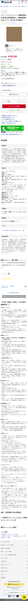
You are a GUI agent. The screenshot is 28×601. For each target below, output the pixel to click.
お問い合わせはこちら (15, 584)
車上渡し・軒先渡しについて (9, 123)
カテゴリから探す (5, 541)
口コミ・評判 (4, 558)
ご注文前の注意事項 (6, 90)
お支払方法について (18, 536)
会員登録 (3, 577)
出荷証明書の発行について (8, 117)
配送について (5, 537)
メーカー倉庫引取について (8, 119)
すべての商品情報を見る (8, 78)
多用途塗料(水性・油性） (15, 230)
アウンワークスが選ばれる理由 (8, 554)
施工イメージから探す (6, 551)
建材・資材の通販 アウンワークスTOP (9, 6)
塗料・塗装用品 (21, 6)
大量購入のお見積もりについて (9, 115)
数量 (9, 101)
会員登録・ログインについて (9, 534)
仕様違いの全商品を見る (9, 85)
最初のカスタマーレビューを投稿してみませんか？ (14, 296)
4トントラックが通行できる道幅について (12, 121)
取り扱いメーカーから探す (7, 545)
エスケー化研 (3, 11)
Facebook (13, 596)
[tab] (5, 286)
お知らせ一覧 (4, 571)
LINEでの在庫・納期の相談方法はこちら (11, 134)
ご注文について (5, 536)
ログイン (3, 574)
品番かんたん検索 (5, 548)
